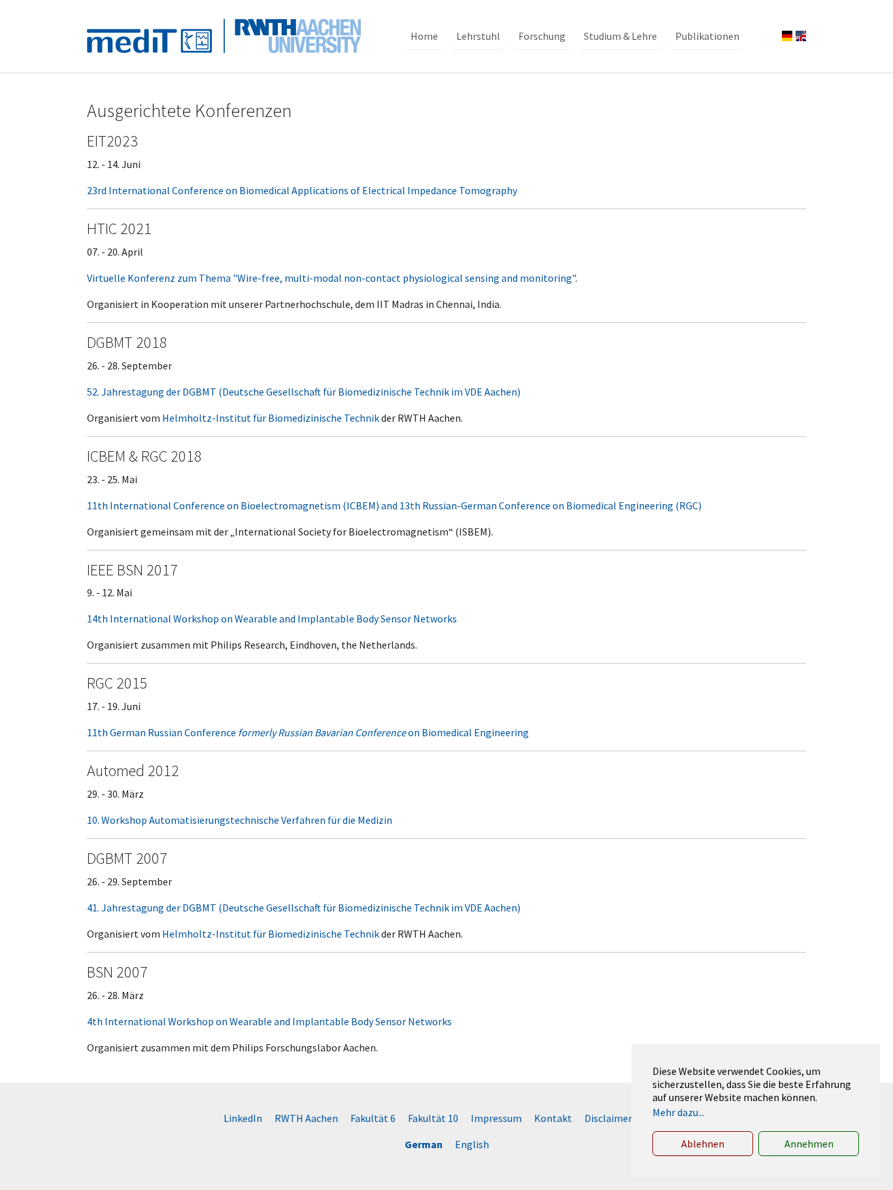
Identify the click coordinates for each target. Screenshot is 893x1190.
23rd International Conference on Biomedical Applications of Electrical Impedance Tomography (302, 190)
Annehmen (809, 1143)
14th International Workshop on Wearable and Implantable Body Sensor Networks (272, 618)
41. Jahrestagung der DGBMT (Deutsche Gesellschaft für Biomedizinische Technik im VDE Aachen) (303, 907)
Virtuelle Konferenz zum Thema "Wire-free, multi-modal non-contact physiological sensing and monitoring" (331, 277)
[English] (801, 36)
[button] (424, 36)
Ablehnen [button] (702, 1143)
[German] (787, 36)
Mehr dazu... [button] (678, 1112)
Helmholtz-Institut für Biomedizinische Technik (270, 417)
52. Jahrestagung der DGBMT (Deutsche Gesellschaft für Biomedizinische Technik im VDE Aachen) (303, 391)
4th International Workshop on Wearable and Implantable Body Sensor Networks (269, 1021)
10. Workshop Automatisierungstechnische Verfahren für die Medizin (239, 819)
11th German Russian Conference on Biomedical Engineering (308, 732)
